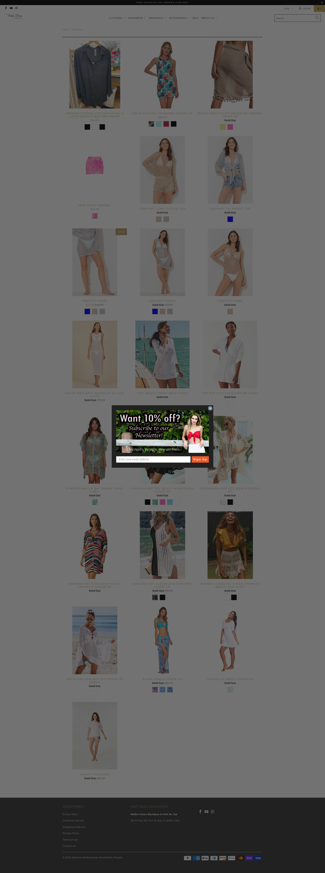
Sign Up (200, 459)
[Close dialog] (210, 408)
